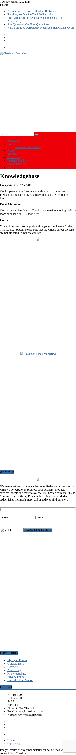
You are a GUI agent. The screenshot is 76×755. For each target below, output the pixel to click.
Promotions (14, 140)
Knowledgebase (16, 673)
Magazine (13, 153)
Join (9, 167)
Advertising (14, 157)
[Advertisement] (38, 93)
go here (34, 213)
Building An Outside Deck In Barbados (30, 14)
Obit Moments (15, 663)
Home (11, 150)
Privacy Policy (15, 676)
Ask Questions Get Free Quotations (28, 24)
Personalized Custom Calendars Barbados (31, 11)
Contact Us (13, 666)
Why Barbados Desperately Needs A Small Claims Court (40, 27)
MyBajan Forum (17, 660)
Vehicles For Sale (17, 160)
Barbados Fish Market (28, 147)
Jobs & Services (16, 163)
